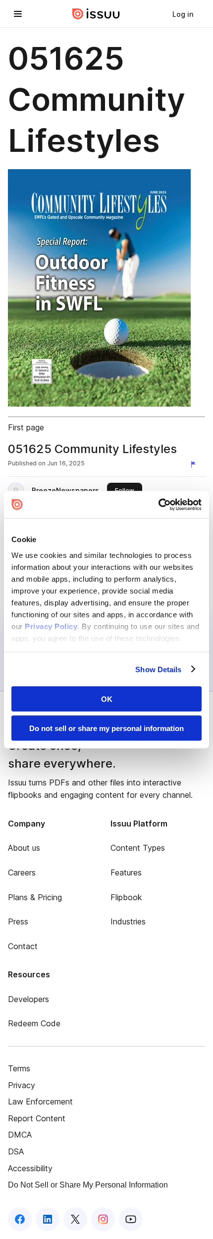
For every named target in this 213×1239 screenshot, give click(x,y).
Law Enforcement (40, 1101)
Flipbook (126, 897)
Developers (28, 999)
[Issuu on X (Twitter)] (75, 1219)
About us (24, 848)
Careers (22, 872)
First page (26, 427)
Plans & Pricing (35, 897)
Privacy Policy (51, 626)
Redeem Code (34, 1023)
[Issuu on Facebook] (20, 1219)
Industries (128, 921)
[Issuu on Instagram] (103, 1219)
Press (18, 921)
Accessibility (30, 1168)
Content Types (137, 848)
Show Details (158, 669)
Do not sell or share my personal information (106, 728)
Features (126, 872)
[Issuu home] (96, 13)
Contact (23, 946)
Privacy (21, 1085)
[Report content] (195, 464)
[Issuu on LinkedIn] (47, 1219)
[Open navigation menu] (18, 14)
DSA (16, 1151)
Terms (19, 1068)
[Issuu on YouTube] (131, 1219)
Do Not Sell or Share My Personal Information (88, 1185)
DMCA (20, 1135)
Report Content (36, 1118)
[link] (182, 14)
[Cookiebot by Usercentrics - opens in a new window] (158, 504)
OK (106, 699)
